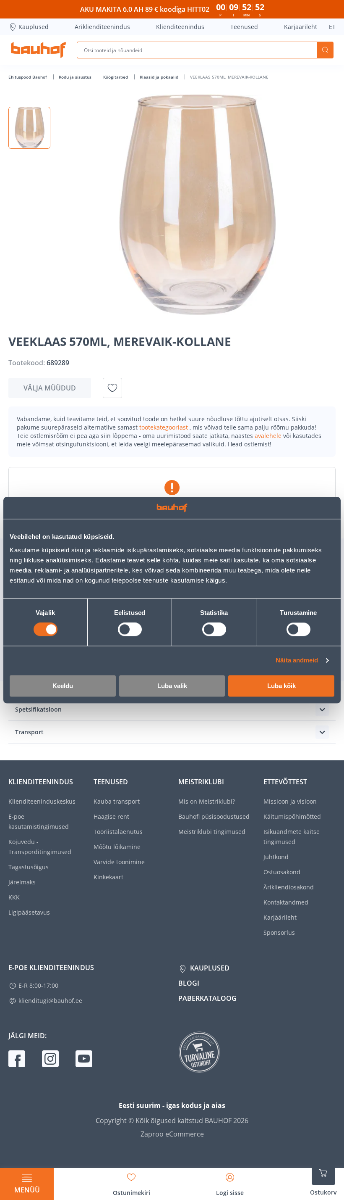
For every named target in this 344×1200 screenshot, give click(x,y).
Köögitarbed (116, 77)
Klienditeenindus (180, 27)
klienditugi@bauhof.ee (50, 1001)
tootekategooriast (164, 427)
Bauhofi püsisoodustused (214, 816)
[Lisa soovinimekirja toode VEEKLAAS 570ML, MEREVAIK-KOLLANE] (112, 388)
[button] (29, 128)
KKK (14, 897)
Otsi (325, 50)
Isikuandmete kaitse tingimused (291, 837)
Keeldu (62, 685)
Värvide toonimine (119, 862)
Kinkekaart (108, 877)
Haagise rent (111, 816)
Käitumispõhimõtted (292, 816)
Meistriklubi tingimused (211, 832)
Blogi (188, 983)
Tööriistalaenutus (118, 832)
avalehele (269, 436)
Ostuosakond (281, 872)
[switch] (130, 629)
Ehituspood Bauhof (28, 77)
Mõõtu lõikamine (117, 847)
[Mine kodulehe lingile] (38, 50)
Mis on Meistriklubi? (206, 801)
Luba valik (172, 685)
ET (332, 27)
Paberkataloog (207, 998)
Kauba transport (117, 801)
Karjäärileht (300, 27)
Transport (29, 732)
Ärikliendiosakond (288, 887)
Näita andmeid (297, 660)
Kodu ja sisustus (76, 77)
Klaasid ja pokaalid (160, 77)
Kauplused (33, 27)
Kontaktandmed (285, 902)
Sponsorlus (279, 932)
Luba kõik (281, 685)
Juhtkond (276, 857)
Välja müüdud (49, 388)
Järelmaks (22, 882)
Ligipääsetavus (29, 912)
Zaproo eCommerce (172, 1134)
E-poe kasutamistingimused (38, 821)
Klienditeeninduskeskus (42, 801)
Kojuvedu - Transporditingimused (39, 847)
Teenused (244, 27)
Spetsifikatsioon (38, 709)
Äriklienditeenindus (102, 27)
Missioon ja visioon (290, 801)
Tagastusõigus (28, 867)
